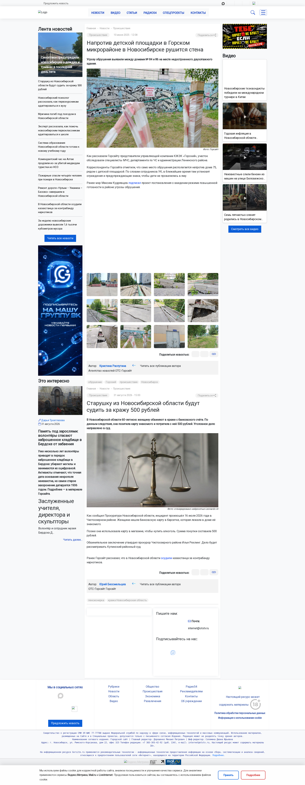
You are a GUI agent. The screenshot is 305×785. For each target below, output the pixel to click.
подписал (134, 183)
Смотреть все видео (244, 229)
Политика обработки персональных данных (239, 713)
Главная (91, 28)
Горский (111, 382)
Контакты (198, 12)
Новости (97, 12)
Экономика (152, 696)
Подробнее (253, 775)
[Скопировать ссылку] (213, 354)
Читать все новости (60, 238)
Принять (228, 775)
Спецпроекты (173, 12)
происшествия (128, 382)
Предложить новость (56, 3)
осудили (166, 558)
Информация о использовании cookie (240, 717)
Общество (152, 686)
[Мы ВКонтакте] (60, 310)
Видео (115, 12)
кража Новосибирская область (127, 600)
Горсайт (111, 589)
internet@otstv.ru (198, 628)
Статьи (132, 12)
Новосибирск (149, 382)
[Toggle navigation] (263, 12)
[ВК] (195, 354)
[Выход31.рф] (245, 36)
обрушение (95, 382)
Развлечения (152, 701)
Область (113, 696)
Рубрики (113, 686)
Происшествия (121, 28)
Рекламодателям (191, 691)
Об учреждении (191, 701)
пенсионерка (96, 600)
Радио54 (150, 12)
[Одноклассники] (204, 354)
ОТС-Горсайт (123, 370)
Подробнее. (218, 755)
